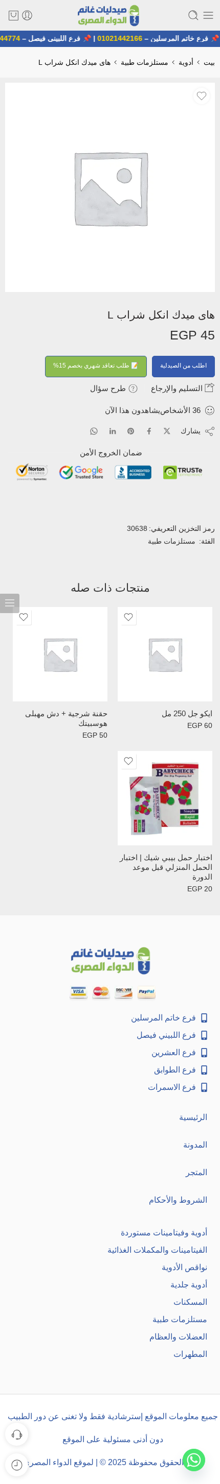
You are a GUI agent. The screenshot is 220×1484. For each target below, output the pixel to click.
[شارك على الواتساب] (94, 431)
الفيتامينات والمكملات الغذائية (157, 1250)
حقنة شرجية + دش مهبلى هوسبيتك (66, 718)
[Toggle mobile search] (193, 15)
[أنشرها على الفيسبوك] (149, 431)
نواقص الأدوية (184, 1267)
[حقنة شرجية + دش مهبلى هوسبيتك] (60, 654)
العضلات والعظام (178, 1337)
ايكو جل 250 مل (187, 714)
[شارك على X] (167, 431)
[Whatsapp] (194, 1460)
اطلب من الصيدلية (183, 365)
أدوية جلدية (188, 1285)
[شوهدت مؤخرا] (16, 1464)
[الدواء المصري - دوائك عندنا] (109, 15)
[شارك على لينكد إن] (112, 431)
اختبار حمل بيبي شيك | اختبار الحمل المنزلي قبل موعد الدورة (166, 867)
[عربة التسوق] (13, 15)
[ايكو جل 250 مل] (165, 654)
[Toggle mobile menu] (208, 15)
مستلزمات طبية (144, 62)
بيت (209, 62)
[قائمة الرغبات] (201, 96)
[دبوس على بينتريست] (131, 431)
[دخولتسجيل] (27, 15)
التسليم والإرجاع (178, 388)
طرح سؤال (109, 388)
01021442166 (122, 38)
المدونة (195, 1145)
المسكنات (190, 1302)
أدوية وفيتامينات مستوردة (164, 1232)
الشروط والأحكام (178, 1200)
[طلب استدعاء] (16, 1434)
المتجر (196, 1172)
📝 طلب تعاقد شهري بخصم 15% (96, 365)
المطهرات (190, 1354)
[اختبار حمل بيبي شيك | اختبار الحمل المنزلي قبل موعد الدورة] (165, 798)
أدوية (186, 62)
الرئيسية (193, 1117)
